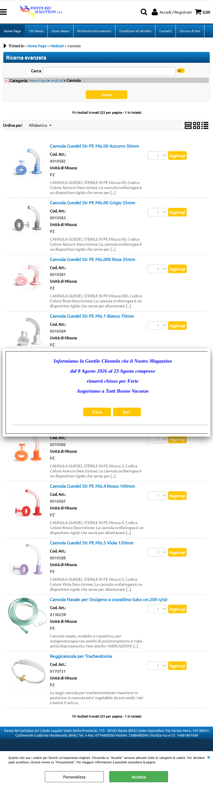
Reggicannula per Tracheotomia (81, 656)
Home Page (12, 31)
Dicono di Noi (190, 31)
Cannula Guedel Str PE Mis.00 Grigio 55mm (92, 202)
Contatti (165, 31)
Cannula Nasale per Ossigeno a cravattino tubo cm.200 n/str (109, 599)
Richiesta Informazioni (94, 31)
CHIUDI (208, 756)
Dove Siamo (60, 31)
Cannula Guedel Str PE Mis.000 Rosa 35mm (92, 259)
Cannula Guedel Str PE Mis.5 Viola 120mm (91, 542)
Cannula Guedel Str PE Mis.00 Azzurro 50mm (94, 145)
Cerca (36, 70)
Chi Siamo (36, 31)
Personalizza (74, 776)
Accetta (139, 776)
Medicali (56, 80)
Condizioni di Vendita (135, 31)
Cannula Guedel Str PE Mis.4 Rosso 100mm (92, 486)
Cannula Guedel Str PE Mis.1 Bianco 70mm (92, 315)
